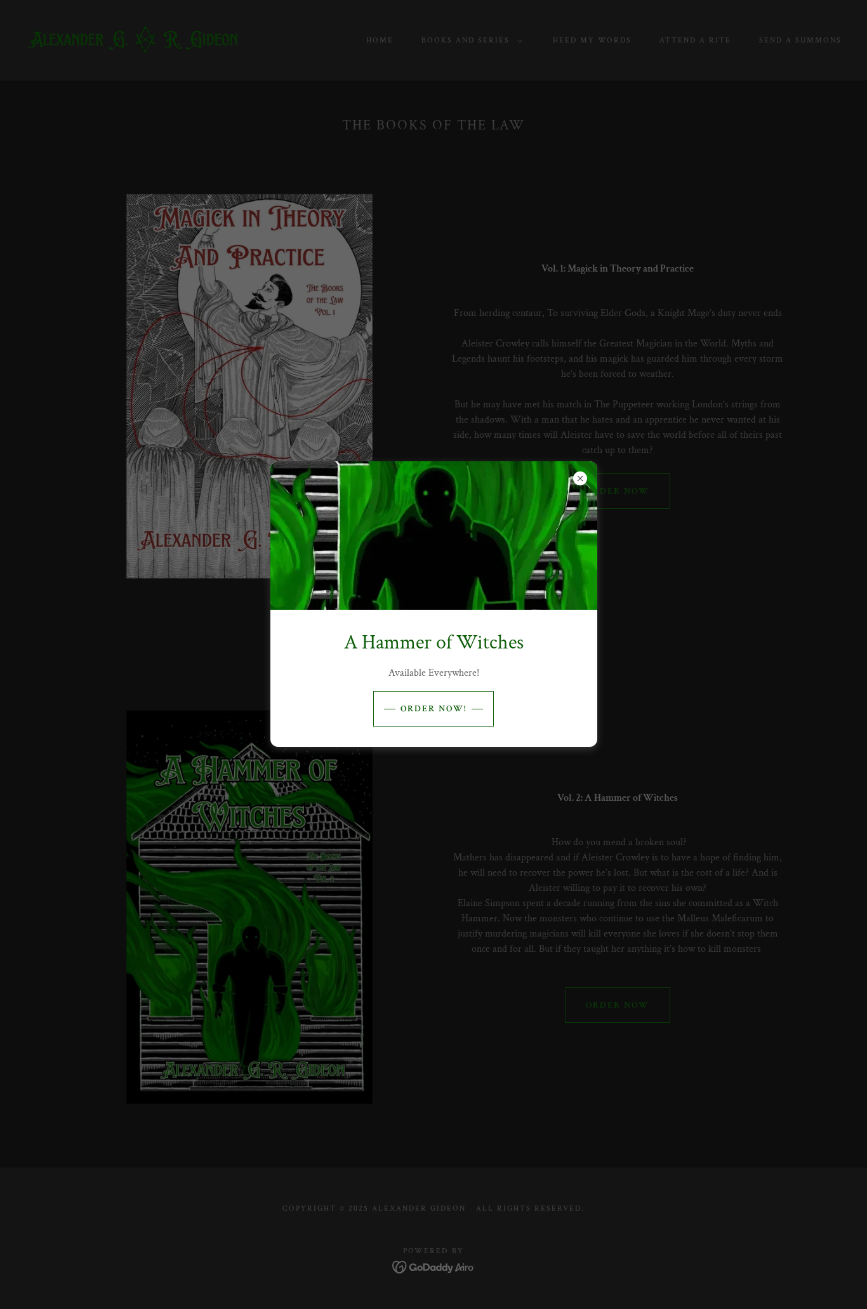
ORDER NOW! (433, 708)
